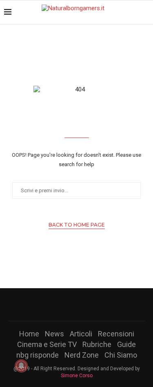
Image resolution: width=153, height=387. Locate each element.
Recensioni (116, 333)
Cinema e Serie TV (47, 344)
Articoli (81, 333)
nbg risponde (37, 355)
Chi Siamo (120, 355)
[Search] (145, 12)
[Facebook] (55, 304)
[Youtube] (87, 304)
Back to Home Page (77, 225)
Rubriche (96, 344)
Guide (126, 344)
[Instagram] (76, 304)
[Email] (97, 304)
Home (29, 333)
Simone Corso (77, 375)
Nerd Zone (81, 355)
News (54, 333)
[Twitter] (66, 304)
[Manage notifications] (21, 365)
